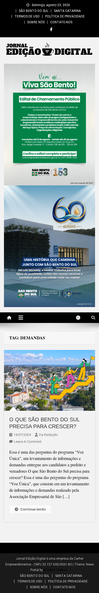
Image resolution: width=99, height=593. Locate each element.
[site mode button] (81, 317)
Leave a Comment (27, 442)
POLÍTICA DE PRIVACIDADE (65, 16)
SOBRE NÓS (36, 22)
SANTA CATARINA (67, 11)
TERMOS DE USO (27, 16)
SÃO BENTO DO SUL (33, 11)
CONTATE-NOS (61, 22)
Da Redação (48, 435)
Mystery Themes (56, 570)
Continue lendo (33, 509)
